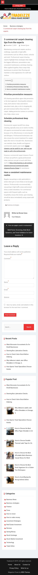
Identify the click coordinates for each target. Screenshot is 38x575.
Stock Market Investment (14, 539)
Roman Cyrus (25, 45)
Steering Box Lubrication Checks (17, 350)
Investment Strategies (13, 521)
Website (6, 297)
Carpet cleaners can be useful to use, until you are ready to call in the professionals (18, 148)
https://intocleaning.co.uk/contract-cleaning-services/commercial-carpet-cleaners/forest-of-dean (18, 165)
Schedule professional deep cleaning (16, 87)
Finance (8, 507)
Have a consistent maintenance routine (17, 89)
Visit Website (16, 217)
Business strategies (13, 205)
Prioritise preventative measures (15, 84)
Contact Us (26, 565)
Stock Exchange (11, 535)
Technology (10, 542)
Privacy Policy (14, 568)
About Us (17, 565)
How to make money (13, 517)
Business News (11, 499)
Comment (7, 258)
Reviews (9, 528)
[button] (12, 80)
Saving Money (10, 532)
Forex (8, 510)
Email (6, 290)
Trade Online (10, 546)
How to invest (10, 514)
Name (6, 282)
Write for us (24, 568)
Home (10, 565)
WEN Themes (25, 572)
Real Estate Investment (13, 524)
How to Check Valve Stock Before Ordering (18, 9)
